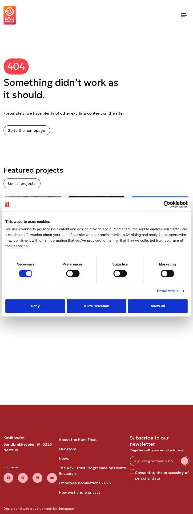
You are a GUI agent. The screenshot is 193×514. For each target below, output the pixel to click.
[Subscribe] (184, 461)
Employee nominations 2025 (85, 483)
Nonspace (66, 508)
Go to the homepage (26, 130)
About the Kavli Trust (78, 439)
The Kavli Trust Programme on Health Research (92, 470)
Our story (67, 449)
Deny (35, 306)
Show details (167, 291)
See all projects (22, 183)
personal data (147, 478)
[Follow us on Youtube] (52, 478)
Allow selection (96, 306)
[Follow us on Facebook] (8, 478)
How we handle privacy (80, 492)
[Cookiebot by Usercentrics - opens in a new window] (167, 204)
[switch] (73, 273)
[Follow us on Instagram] (23, 478)
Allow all (158, 306)
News (64, 458)
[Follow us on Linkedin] (37, 478)
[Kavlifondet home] (10, 15)
